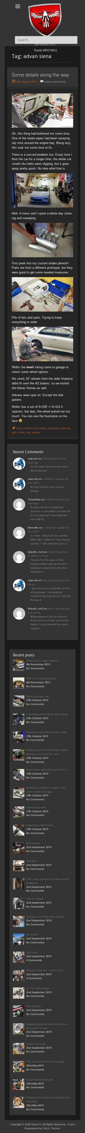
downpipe (53, 428)
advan (19, 428)
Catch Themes (51, 1128)
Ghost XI (36, 1124)
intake (21, 432)
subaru (36, 432)
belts (43, 428)
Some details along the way (40, 75)
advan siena (32, 428)
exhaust (65, 428)
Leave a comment (55, 81)
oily (28, 432)
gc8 (14, 432)
